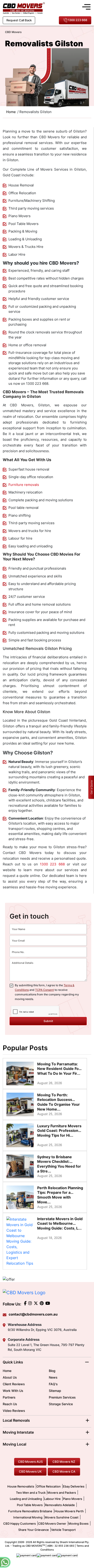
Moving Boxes (78, 1523)
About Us (10, 1377)
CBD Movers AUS (30, 1461)
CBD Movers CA (63, 1471)
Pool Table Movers (30, 1505)
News (53, 1377)
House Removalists (20, 1486)
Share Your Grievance (33, 1530)
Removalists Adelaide (60, 1505)
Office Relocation (49, 1486)
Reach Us (10, 1404)
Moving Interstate (18, 1432)
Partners (9, 1397)
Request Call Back (19, 20)
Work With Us (13, 1391)
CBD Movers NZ (63, 1461)
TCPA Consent (44, 990)
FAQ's (53, 1384)
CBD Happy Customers (19, 1523)
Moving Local (14, 1444)
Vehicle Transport (63, 1530)
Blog (52, 1371)
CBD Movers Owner (52, 1523)
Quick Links (13, 1362)
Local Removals (16, 1420)
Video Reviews (14, 1411)
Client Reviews (14, 1384)
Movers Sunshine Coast (61, 1517)
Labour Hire (52, 1499)
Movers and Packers (61, 1492)
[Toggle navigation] (86, 6)
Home (7, 1371)
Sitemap (55, 1391)
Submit (48, 1021)
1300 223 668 (77, 20)
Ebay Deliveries (73, 1486)
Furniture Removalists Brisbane (30, 1511)
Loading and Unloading (26, 1499)
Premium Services (62, 1397)
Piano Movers (72, 1499)
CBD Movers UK (30, 1471)
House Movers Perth (69, 1511)
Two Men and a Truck (31, 1492)
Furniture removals (23, 484)
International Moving (27, 1517)
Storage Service (61, 1404)
